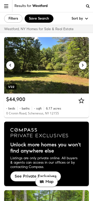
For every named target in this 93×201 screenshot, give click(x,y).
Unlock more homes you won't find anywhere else (45, 148)
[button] (6, 6)
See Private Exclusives (36, 176)
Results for (31, 6)
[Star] (81, 100)
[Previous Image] (10, 65)
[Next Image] (83, 65)
